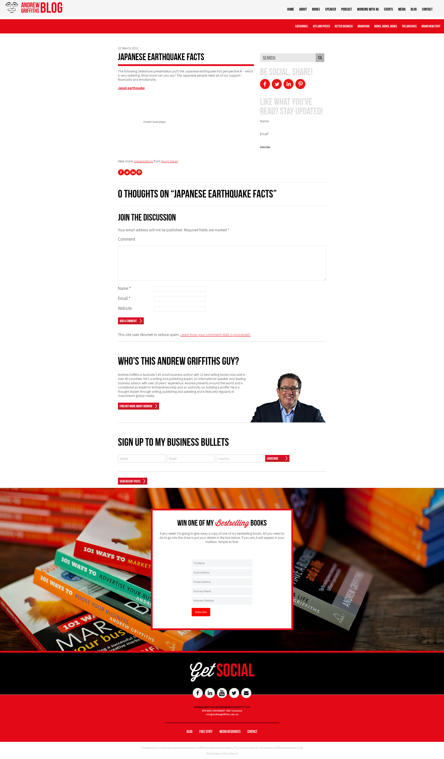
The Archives (409, 26)
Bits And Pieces (321, 26)
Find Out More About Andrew (136, 406)
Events (388, 9)
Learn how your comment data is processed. (215, 334)
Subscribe (272, 458)
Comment (126, 239)
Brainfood (363, 26)
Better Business (344, 26)
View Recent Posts (130, 481)
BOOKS (316, 9)
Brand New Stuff (431, 26)
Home (290, 9)
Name (124, 288)
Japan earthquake (131, 88)
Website (125, 308)
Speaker (330, 9)
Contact (427, 9)
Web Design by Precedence (222, 753)
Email (124, 298)
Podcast (346, 9)
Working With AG (368, 9)
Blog (414, 9)
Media (401, 9)
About (303, 9)
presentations (143, 161)
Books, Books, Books (385, 26)
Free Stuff (206, 731)
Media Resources (230, 731)
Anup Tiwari (169, 161)
